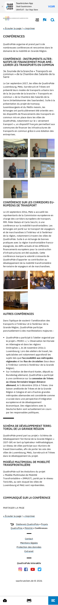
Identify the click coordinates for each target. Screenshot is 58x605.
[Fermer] (2, 6)
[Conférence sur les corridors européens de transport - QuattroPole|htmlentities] (15, 280)
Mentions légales (29, 543)
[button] (43, 19)
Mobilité (29, 528)
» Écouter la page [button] (12, 28)
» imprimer (29, 28)
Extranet (28, 551)
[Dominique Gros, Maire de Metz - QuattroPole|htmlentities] (15, 168)
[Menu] (53, 600)
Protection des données (29, 547)
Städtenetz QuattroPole (27, 524)
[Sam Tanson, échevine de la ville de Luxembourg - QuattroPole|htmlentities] (42, 168)
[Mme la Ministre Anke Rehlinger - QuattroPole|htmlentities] (15, 189)
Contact (29, 539)
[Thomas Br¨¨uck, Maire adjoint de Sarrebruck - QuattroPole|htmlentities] (42, 148)
